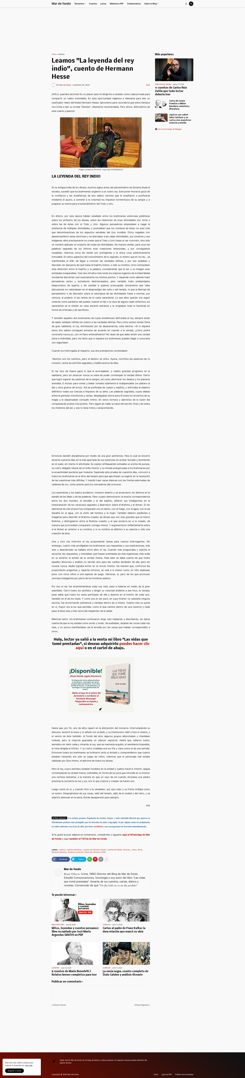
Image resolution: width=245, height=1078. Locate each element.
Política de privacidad (184, 1074)
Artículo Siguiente (141, 1005)
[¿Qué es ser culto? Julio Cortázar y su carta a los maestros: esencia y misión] (161, 118)
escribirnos (98, 826)
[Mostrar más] (106, 859)
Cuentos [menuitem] (93, 3)
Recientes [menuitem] (79, 3)
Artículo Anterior (59, 1005)
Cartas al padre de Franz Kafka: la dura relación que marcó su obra (124, 930)
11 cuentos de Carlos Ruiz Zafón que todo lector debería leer (171, 91)
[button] (186, 4)
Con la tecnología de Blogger (170, 129)
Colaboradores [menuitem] (134, 3)
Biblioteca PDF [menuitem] (117, 3)
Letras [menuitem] (103, 3)
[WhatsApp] (89, 859)
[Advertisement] (122, 30)
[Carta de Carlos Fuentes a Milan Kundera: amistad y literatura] (161, 104)
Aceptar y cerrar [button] (14, 1071)
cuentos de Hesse (114, 850)
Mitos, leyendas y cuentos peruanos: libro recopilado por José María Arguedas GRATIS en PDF (75, 931)
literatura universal (75, 852)
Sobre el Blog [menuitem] (150, 3)
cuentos (61, 54)
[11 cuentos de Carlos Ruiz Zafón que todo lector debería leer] (174, 69)
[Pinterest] (95, 859)
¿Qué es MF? (166, 1074)
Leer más (28, 1065)
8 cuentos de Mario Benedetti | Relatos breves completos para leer (74, 973)
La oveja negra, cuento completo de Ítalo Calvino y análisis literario (125, 973)
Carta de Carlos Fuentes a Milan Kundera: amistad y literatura (179, 105)
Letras (134, 850)
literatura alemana (59, 852)
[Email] (100, 859)
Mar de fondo (61, 3)
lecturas (126, 850)
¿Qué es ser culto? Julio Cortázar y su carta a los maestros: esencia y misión (180, 119)
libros (140, 850)
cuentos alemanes (74, 850)
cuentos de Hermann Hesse (94, 850)
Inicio (54, 54)
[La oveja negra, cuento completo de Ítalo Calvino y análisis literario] (126, 953)
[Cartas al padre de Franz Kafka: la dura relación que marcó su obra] (126, 910)
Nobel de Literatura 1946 (95, 852)
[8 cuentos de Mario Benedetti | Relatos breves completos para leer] (75, 953)
